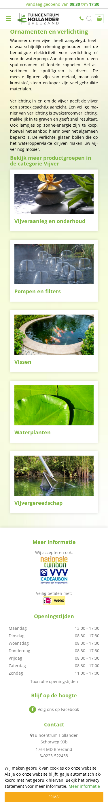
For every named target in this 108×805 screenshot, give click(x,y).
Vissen (22, 361)
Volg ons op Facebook (58, 709)
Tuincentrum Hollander (55, 735)
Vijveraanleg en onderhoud (49, 221)
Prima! (54, 796)
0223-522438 (82, 19)
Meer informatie (84, 786)
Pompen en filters (37, 291)
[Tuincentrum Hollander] (38, 18)
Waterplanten (32, 432)
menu (8, 18)
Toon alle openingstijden (54, 681)
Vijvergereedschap (38, 502)
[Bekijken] (99, 18)
